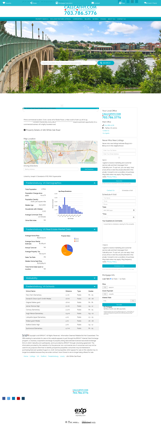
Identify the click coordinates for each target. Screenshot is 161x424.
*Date (104, 207)
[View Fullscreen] (26, 150)
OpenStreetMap (87, 162)
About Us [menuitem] (111, 19)
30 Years (114, 279)
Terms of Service (129, 269)
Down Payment (107, 291)
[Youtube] (18, 398)
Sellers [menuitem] (87, 19)
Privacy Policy (111, 177)
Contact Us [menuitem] (121, 19)
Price (104, 284)
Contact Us (106, 130)
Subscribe (119, 181)
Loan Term (106, 279)
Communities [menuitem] (77, 19)
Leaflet (79, 162)
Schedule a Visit (127, 190)
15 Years (123, 279)
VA (38, 356)
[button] (105, 63)
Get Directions (89, 169)
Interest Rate (106, 297)
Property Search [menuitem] (42, 19)
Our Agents (106, 133)
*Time (104, 214)
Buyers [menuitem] (95, 19)
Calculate (119, 304)
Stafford (43, 356)
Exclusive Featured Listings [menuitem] (60, 19)
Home (26, 356)
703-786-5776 (109, 125)
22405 (62, 356)
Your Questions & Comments (112, 221)
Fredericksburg (53, 356)
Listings (32, 356)
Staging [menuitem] (103, 19)
